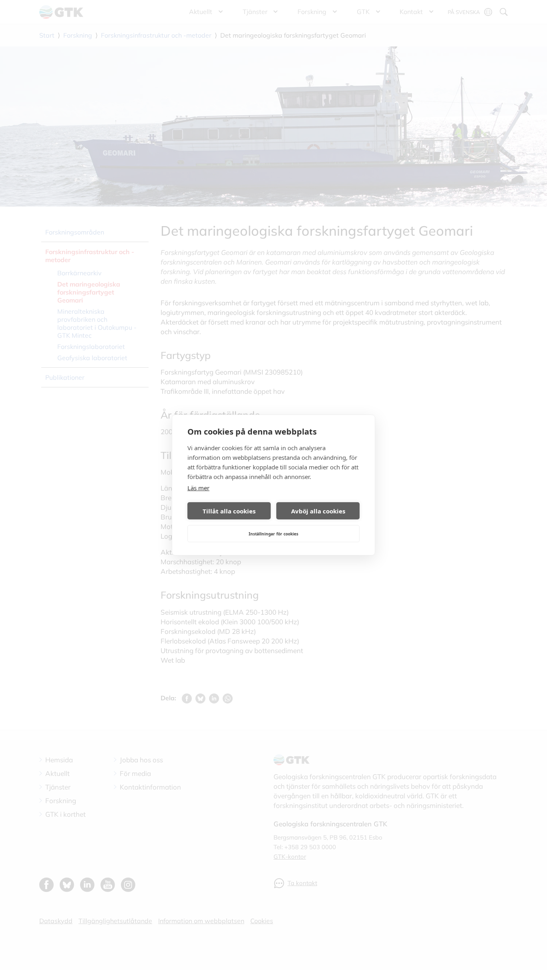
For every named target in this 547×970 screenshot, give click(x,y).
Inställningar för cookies (273, 534)
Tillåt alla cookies (229, 511)
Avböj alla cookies (318, 511)
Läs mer (198, 488)
